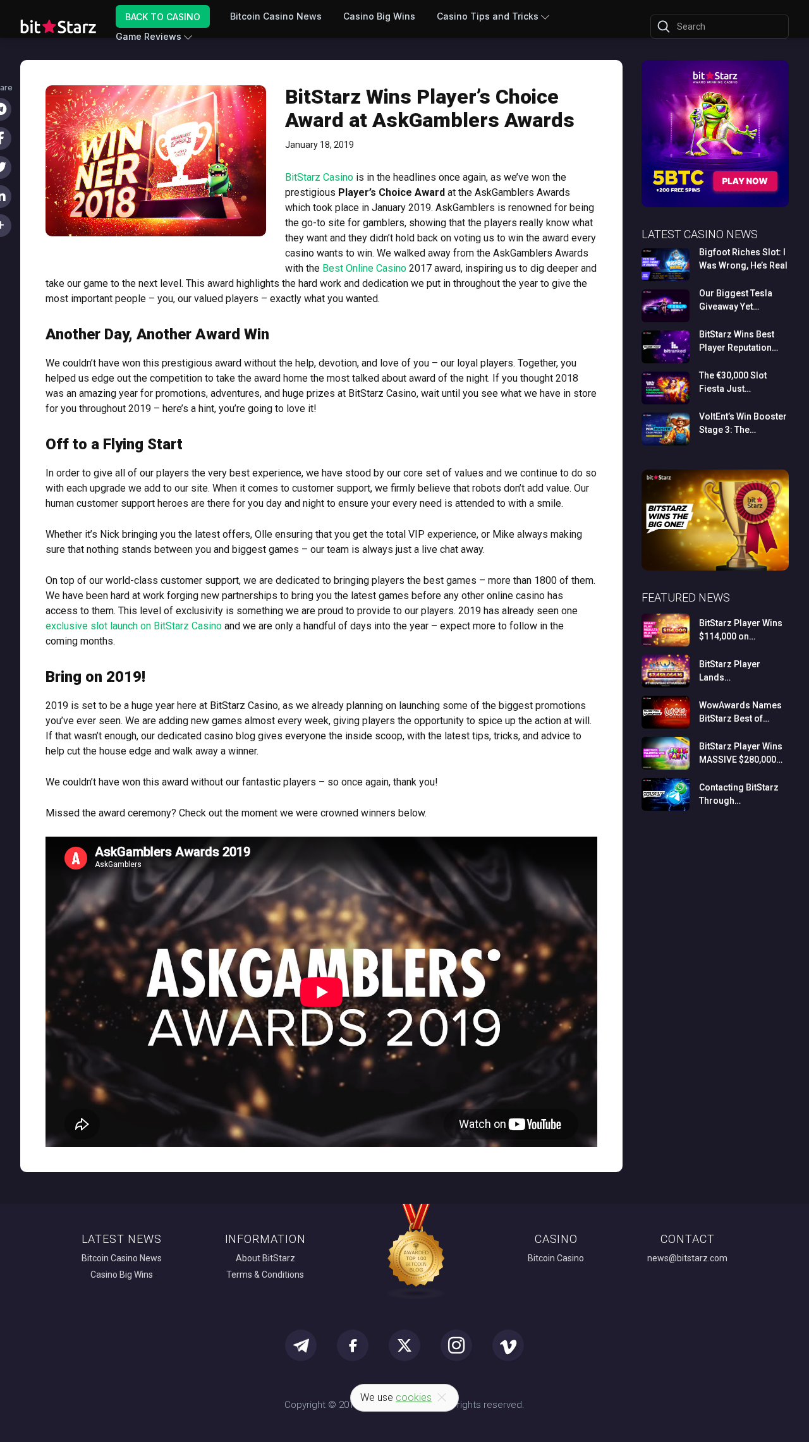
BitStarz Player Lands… (729, 670)
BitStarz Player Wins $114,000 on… (740, 629)
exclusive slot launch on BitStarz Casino (134, 626)
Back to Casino (162, 16)
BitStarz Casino (319, 177)
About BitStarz (265, 1258)
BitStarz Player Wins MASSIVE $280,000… (740, 753)
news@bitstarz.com (687, 1258)
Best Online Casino (364, 268)
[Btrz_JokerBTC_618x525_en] (715, 205)
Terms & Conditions (265, 1274)
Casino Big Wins (379, 16)
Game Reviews (148, 36)
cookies (414, 1397)
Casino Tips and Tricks (487, 16)
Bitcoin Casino (556, 1258)
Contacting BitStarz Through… (739, 794)
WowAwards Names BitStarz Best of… (740, 712)
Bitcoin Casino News (276, 16)
